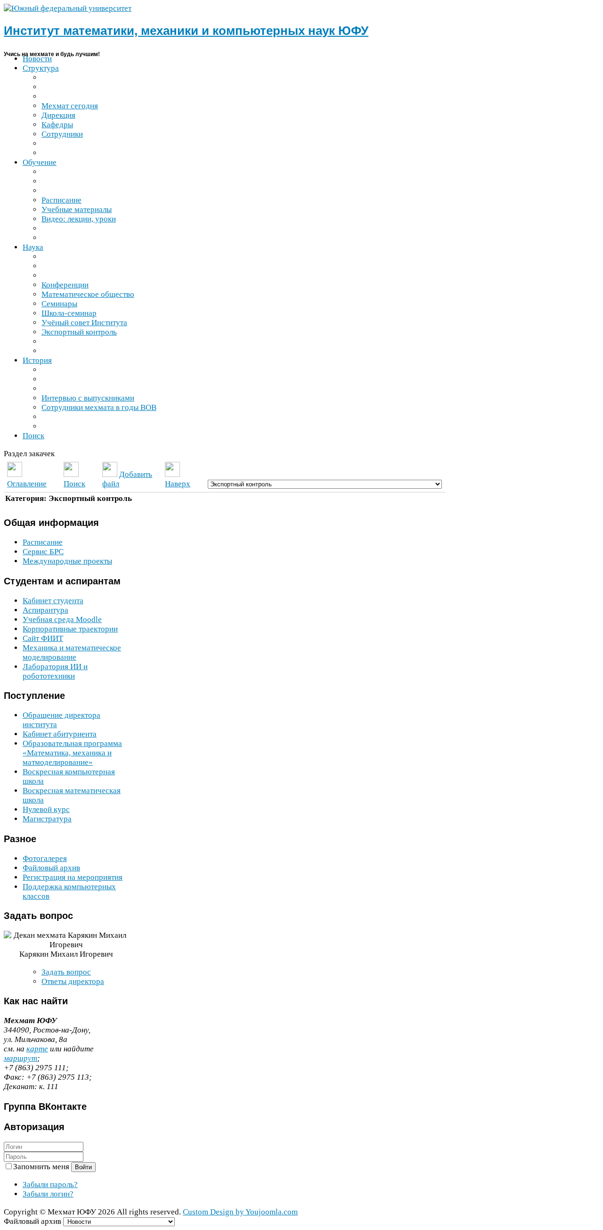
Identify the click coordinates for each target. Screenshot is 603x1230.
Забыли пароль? (50, 1184)
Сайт (43, 638)
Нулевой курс (46, 809)
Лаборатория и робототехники (55, 671)
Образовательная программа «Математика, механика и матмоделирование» (72, 753)
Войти (83, 1167)
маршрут (20, 1058)
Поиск (74, 483)
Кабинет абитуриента (60, 734)
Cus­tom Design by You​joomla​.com (240, 1211)
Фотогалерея (45, 858)
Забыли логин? (48, 1193)
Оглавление (27, 483)
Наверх (177, 483)
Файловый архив (51, 867)
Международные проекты (67, 561)
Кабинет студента (53, 600)
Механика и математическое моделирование (72, 652)
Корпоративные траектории (70, 628)
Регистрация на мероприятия (72, 877)
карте (37, 1048)
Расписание (43, 542)
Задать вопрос (66, 972)
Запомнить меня (42, 1166)
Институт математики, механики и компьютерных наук (186, 31)
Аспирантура (45, 610)
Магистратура (47, 818)
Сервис (43, 551)
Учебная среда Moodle (62, 619)
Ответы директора (72, 981)
